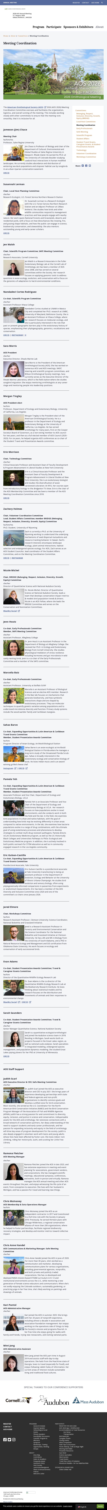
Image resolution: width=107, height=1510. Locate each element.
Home (5, 36)
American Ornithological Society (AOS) (25, 107)
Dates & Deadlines (39, 1459)
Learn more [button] (67, 1506)
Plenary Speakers (39, 1434)
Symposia (36, 1442)
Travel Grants (63, 1459)
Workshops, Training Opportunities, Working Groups (41, 1447)
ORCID (6, 173)
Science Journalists (65, 1455)
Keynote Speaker (39, 1428)
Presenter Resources (66, 1451)
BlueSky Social (10, 611)
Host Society (37, 1465)
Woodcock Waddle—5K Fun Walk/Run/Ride (73, 1463)
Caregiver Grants (65, 1438)
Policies (36, 1472)
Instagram (8, 768)
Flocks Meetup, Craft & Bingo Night (71, 1447)
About (99, 27)
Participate (53, 27)
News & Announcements (41, 1469)
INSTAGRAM (17, 335)
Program (38, 27)
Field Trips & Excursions (67, 1445)
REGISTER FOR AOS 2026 (67, 1426)
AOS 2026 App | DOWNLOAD (69, 1428)
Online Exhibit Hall (65, 1469)
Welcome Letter (38, 1474)
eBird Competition (65, 1442)
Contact (85, 3)
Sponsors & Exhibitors (78, 27)
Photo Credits (8, 1502)
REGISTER (76, 3)
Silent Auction (63, 1457)
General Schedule (39, 1426)
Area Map (36, 1455)
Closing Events (64, 1440)
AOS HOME (95, 3)
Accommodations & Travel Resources (72, 1430)
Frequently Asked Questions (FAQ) (39, 1462)
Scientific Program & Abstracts (40, 1439)
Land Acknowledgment (41, 1467)
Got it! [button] (100, 1506)
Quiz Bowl (62, 1453)
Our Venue (67, 1432)
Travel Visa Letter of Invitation (69, 1461)
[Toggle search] (102, 3)
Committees (23, 36)
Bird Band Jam (64, 1436)
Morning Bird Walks (65, 1449)
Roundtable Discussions (41, 1436)
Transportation (68, 1434)
